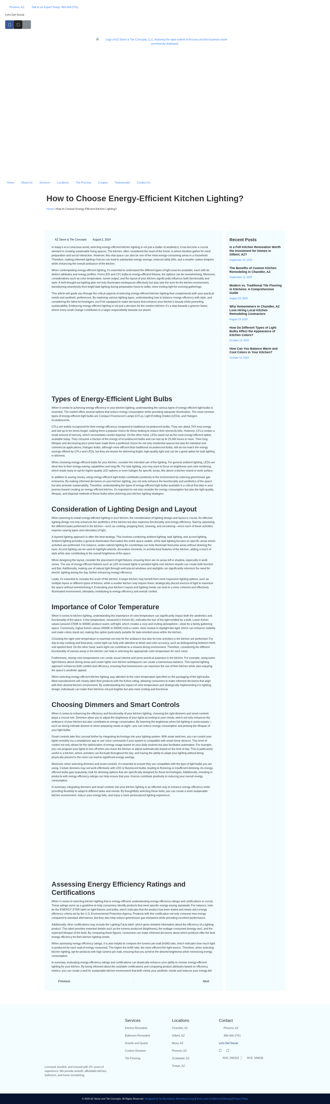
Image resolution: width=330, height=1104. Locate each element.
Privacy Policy (240, 1098)
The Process (83, 182)
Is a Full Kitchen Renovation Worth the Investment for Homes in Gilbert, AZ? (255, 250)
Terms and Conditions (208, 1098)
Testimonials (122, 182)
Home (10, 182)
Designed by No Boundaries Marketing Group (169, 1098)
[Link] (26, 24)
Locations (63, 182)
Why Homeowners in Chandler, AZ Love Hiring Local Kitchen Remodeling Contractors (254, 310)
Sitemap (226, 1098)
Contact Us (143, 182)
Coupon (103, 182)
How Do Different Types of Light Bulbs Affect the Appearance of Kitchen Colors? (252, 331)
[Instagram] (18, 24)
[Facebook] (9, 24)
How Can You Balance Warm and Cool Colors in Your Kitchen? (253, 350)
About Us (26, 182)
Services (44, 182)
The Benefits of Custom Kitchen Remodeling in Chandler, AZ (252, 270)
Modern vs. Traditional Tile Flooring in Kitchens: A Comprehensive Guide (255, 289)
